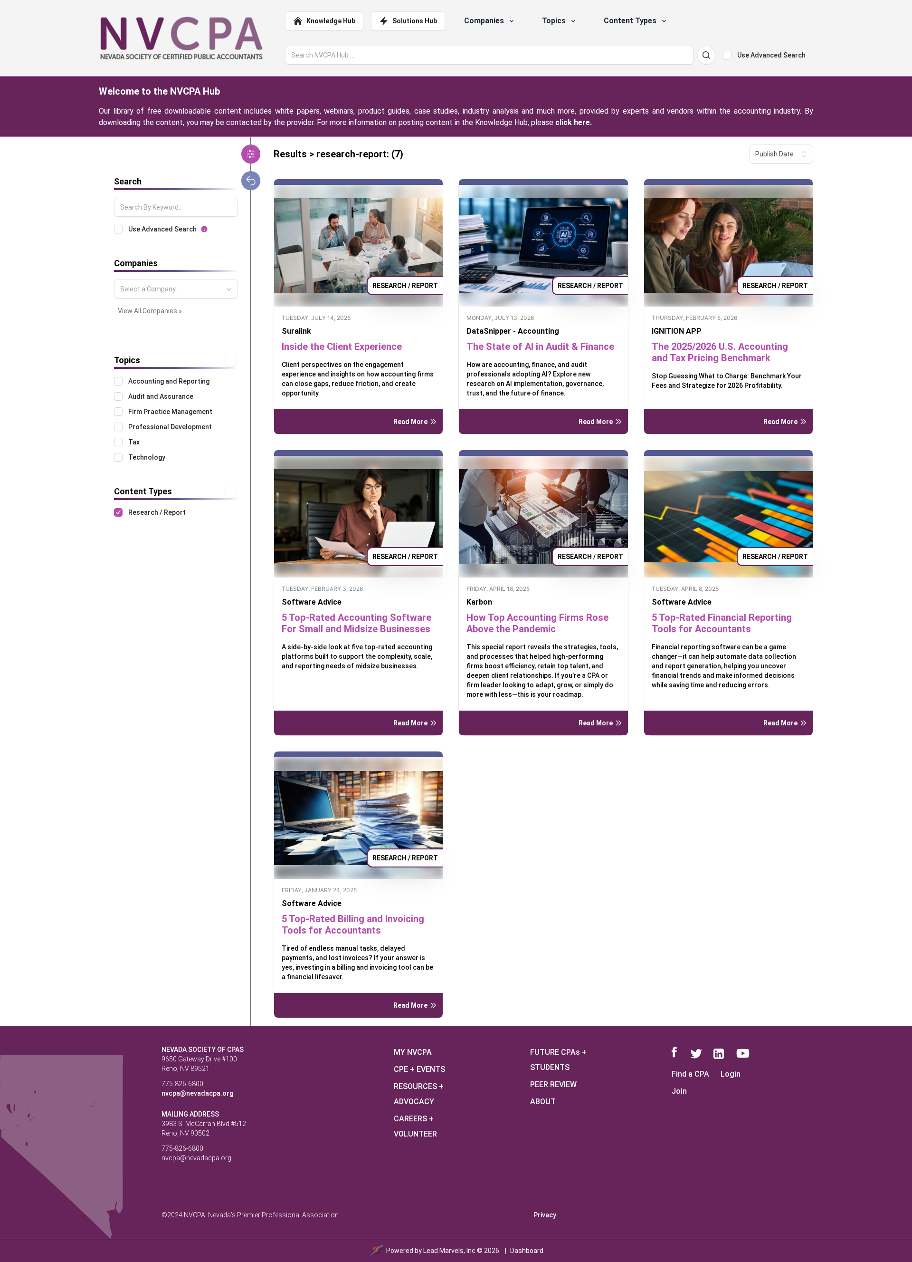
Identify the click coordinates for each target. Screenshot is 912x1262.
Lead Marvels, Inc (449, 1250)
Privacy (544, 1215)
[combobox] (176, 289)
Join (679, 1091)
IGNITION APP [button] (677, 331)
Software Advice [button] (312, 602)
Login (731, 1074)
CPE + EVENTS (419, 1069)
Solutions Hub (414, 21)
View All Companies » (150, 311)
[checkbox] (727, 55)
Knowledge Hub (330, 21)
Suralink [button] (296, 331)
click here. (573, 122)
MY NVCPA (413, 1052)
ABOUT (543, 1101)
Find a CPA (690, 1074)
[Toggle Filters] (250, 154)
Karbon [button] (479, 602)
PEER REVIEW (553, 1084)
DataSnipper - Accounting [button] (512, 331)
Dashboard (526, 1250)
